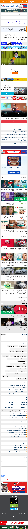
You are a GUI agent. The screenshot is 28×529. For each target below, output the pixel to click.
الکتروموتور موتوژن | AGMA (21, 378)
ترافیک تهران (23, 405)
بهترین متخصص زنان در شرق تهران (20, 373)
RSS (14, 516)
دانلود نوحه (15, 371)
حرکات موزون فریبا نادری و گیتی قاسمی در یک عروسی (16, 419)
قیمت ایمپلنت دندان (22, 346)
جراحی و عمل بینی (6, 376)
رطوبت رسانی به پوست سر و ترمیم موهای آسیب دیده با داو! (15, 137)
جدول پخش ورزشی (8, 407)
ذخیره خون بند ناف (23, 369)
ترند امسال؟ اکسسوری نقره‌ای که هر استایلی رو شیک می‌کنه (16, 136)
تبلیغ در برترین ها (17, 515)
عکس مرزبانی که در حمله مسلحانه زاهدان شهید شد (17, 417)
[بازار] (14, 506)
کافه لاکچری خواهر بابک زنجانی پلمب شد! (19, 439)
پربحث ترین (3, 411)
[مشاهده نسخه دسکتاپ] (2, 1)
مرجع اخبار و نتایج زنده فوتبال (13, 354)
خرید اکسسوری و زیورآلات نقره (21, 351)
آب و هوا (10, 402)
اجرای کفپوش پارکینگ (22, 376)
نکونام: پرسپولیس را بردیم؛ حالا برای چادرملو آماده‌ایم (17, 432)
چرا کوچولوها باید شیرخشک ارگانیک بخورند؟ (18, 143)
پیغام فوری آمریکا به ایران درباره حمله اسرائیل (17, 385)
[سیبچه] (14, 499)
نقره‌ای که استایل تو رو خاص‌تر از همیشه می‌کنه (18, 132)
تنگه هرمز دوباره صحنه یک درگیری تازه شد (19, 434)
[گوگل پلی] (14, 502)
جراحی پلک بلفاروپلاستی (22, 361)
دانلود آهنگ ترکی (9, 373)
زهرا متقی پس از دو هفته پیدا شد (20, 428)
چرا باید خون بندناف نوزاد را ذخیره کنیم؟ (19, 131)
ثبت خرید (7, 93)
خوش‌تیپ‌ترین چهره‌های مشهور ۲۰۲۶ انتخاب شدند (17, 426)
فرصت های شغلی (24, 515)
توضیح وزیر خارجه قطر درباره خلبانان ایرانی (19, 454)
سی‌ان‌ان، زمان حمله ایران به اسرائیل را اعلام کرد (17, 393)
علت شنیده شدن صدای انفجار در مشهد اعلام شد (18, 445)
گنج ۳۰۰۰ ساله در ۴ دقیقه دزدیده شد (20, 447)
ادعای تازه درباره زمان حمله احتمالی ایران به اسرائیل (16, 391)
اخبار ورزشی (14, 513)
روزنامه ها (23, 400)
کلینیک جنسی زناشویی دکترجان (20, 366)
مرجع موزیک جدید (23, 354)
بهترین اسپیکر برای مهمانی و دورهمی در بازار (18, 129)
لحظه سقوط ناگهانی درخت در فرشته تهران (18, 449)
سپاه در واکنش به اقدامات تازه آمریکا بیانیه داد (18, 443)
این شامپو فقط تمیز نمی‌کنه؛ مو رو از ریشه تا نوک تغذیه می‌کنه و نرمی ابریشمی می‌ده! (14, 139)
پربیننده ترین (10, 411)
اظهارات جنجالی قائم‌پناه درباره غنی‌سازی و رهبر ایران (17, 451)
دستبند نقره (18, 349)
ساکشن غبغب (24, 349)
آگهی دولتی (11, 515)
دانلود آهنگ (4, 354)
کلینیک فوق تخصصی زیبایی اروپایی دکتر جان (18, 364)
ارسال (3, 475)
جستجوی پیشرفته (5, 515)
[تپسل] (1, 85)
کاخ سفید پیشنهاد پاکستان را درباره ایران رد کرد (18, 422)
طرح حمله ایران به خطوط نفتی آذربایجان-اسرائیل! (16, 389)
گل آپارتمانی (17, 359)
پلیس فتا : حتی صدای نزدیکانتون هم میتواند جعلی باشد (16, 134)
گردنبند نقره (12, 349)
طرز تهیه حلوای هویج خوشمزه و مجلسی (19, 441)
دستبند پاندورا (11, 351)
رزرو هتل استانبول (5, 356)
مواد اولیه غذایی (13, 356)
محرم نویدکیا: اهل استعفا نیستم (20, 424)
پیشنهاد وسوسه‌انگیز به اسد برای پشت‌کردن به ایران (16, 387)
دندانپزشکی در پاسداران (22, 371)
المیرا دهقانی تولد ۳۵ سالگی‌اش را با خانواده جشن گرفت (16, 436)
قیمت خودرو (23, 402)
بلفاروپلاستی (10, 346)
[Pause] (15, 93)
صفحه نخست (23, 513)
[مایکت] (14, 509)
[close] (1, 520)
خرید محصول (14, 122)
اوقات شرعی (23, 407)
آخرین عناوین (24, 411)
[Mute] (17, 93)
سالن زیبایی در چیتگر (14, 369)
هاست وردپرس (8, 371)
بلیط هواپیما (15, 346)
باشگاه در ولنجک (10, 359)
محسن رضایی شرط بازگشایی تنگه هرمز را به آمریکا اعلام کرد (16, 430)
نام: (26, 460)
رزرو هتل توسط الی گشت (21, 356)
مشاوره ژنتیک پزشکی (10, 366)
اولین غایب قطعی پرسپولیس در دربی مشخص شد (18, 415)
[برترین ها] (12, 2)
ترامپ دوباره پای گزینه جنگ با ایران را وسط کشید (18, 413)
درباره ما (9, 513)
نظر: (26, 465)
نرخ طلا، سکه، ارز (9, 400)
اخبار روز (18, 513)
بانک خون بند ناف (14, 376)
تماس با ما (5, 513)
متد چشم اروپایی (23, 359)
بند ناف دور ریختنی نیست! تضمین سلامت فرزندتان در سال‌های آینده (14, 142)
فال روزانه (10, 405)
